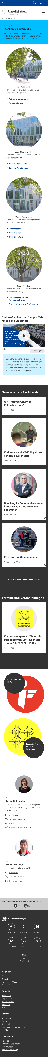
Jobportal (6, 1024)
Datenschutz (7, 998)
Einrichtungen (7, 1046)
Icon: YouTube (24, 940)
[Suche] (41, 2)
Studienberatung (16, 237)
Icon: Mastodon (11, 940)
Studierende (7, 976)
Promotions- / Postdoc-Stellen (14, 1027)
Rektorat (5, 1041)
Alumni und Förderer (10, 982)
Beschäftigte (7, 979)
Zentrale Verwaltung (10, 1049)
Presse (4, 1021)
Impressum (6, 995)
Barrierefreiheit (8, 1001)
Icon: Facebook (11, 926)
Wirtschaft (6, 985)
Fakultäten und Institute (11, 1043)
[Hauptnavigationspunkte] (43, 11)
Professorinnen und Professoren (23, 304)
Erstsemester (15, 228)
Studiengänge (15, 232)
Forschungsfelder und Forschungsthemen (18, 298)
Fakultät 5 (2, 18)
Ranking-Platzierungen (19, 168)
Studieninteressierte (18, 163)
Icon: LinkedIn (37, 940)
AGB (3, 1007)
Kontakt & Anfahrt (9, 1018)
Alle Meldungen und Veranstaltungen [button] (24, 580)
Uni (3, 3)
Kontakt (31, 906)
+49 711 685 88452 (17, 876)
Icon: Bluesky (37, 926)
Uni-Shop (5, 1030)
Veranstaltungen (16, 103)
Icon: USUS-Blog (24, 955)
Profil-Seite (13, 815)
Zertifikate (6, 1004)
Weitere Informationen (19, 99)
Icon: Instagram (24, 926)
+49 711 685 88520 (17, 819)
